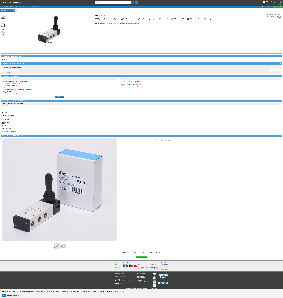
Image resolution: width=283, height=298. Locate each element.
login (7, 67)
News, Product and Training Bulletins (143, 281)
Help (27, 81)
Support (270, 6)
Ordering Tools (278, 6)
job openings (123, 276)
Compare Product (50, 46)
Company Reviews (153, 267)
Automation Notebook (140, 277)
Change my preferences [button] (13, 295)
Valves (19, 10)
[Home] (1, 7)
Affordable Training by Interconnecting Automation (125, 280)
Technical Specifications (12, 60)
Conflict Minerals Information (9, 131)
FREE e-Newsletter (140, 276)
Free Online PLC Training (119, 282)
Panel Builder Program (154, 264)
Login (267, 1)
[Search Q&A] (21, 69)
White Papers (139, 280)
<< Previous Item (270, 14)
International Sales (141, 268)
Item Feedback (59, 96)
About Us (139, 264)
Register (271, 1)
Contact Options (164, 264)
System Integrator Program (143, 267)
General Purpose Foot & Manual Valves (37, 10)
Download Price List (154, 268)
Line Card (33, 6)
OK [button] (4, 295)
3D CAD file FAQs (135, 86)
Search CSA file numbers (11, 117)
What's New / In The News (141, 274)
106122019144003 (119, 23)
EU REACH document (10, 122)
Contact (28, 6)
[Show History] (136, 2)
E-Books (138, 283)
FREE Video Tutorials (119, 283)
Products (264, 6)
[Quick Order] (37, 7)
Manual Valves (25, 10)
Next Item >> (277, 14)
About (24, 6)
